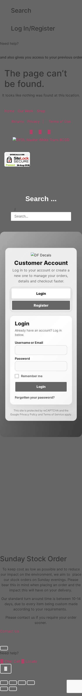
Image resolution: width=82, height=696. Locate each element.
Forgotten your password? (35, 397)
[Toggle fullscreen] (13, 682)
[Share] (22, 682)
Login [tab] (41, 293)
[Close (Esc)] (31, 682)
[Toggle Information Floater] (5, 669)
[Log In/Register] (5, 28)
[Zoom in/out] (4, 682)
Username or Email (29, 342)
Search (21, 10)
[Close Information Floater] (4, 648)
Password (22, 358)
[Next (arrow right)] (13, 689)
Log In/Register (33, 28)
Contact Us (9, 631)
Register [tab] (41, 305)
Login (41, 387)
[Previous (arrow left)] (4, 689)
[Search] (5, 10)
